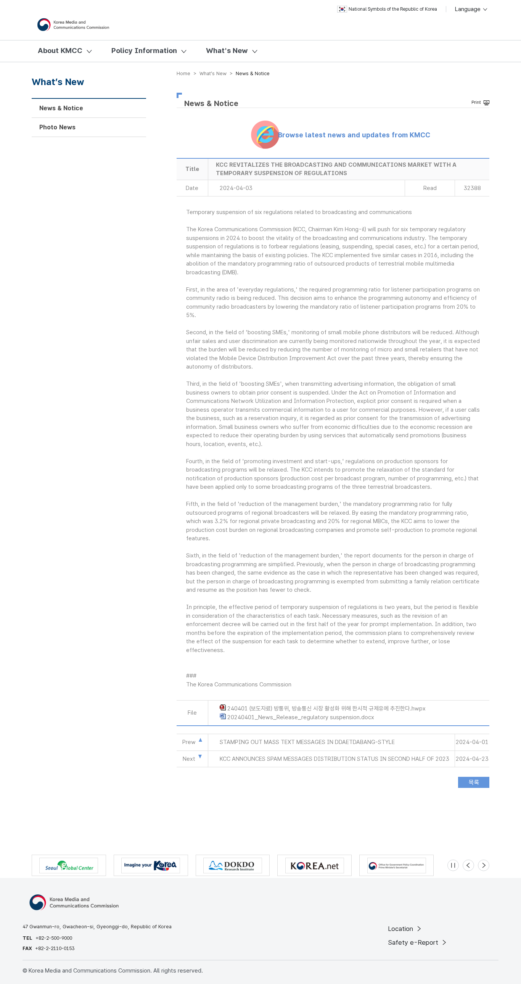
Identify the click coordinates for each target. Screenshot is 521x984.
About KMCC (60, 50)
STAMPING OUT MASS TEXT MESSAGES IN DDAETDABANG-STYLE (307, 742)
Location (401, 928)
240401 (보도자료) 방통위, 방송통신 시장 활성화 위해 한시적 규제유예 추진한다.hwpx (326, 708)
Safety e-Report (414, 942)
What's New (227, 50)
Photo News (57, 127)
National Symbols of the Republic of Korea (393, 9)
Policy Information (144, 50)
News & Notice (61, 108)
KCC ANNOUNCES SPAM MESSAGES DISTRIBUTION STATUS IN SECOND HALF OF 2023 (334, 758)
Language (468, 9)
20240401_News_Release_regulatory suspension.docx (300, 717)
